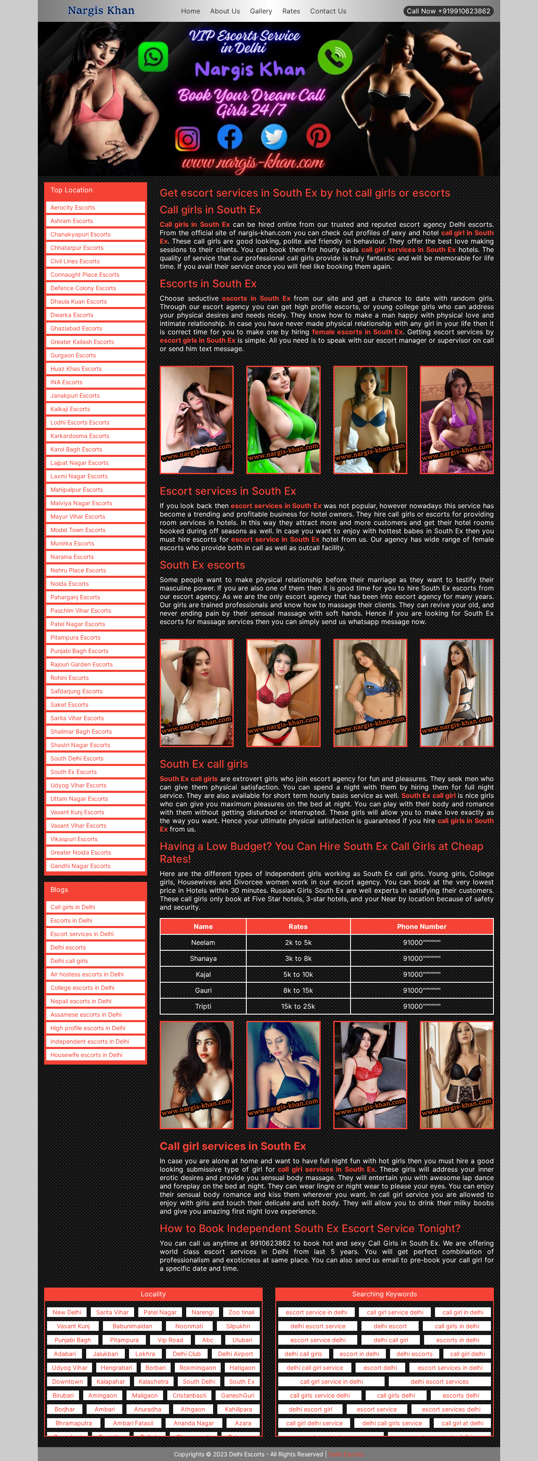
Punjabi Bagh (73, 1339)
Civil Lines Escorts (75, 261)
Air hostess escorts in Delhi (87, 974)
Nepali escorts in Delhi (80, 1001)
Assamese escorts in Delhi (85, 1014)
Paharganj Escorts (75, 597)
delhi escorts (414, 1353)
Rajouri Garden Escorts (81, 664)
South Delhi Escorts (76, 758)
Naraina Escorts (72, 556)
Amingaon (102, 1395)
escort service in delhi (316, 1312)
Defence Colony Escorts (83, 287)
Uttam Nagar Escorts (79, 798)
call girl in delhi (463, 1312)
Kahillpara (238, 1409)
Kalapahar (111, 1381)
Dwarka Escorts (71, 314)
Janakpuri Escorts (75, 395)
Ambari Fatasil (133, 1423)
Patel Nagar (160, 1312)
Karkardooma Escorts (79, 435)
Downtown (67, 1381)
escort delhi (380, 1367)
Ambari (105, 1409)
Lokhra (145, 1353)
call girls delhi (396, 1395)
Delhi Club (187, 1353)
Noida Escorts (69, 583)
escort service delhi (317, 1339)
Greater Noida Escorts (80, 852)
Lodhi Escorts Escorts (79, 422)
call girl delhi (467, 1353)
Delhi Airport (235, 1353)
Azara (243, 1423)
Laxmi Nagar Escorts (79, 476)
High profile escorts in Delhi (87, 1027)
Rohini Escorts (69, 677)
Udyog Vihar (69, 1367)
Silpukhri (238, 1326)
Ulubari (242, 1339)
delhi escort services (440, 1381)
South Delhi (199, 1381)
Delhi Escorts (346, 1454)
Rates (291, 11)
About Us (225, 11)
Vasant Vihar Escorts (78, 825)
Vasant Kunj (73, 1326)
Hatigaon (242, 1367)
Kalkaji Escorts (70, 408)
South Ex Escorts (73, 771)
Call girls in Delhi (72, 906)
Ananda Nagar (194, 1423)
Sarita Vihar (112, 1312)
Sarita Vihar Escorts (77, 717)
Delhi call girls (69, 960)
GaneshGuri (237, 1395)
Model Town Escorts (77, 529)
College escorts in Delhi (82, 987)
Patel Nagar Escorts (77, 623)
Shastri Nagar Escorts (80, 744)
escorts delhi (461, 1395)
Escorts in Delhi (71, 920)
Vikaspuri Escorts (74, 838)
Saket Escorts (69, 704)
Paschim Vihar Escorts (80, 610)
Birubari (63, 1395)
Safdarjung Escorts (76, 691)
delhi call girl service (315, 1367)
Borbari (155, 1367)
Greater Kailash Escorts (82, 341)
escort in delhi (359, 1353)
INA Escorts (66, 382)
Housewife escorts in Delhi (86, 1054)
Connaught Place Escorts (84, 274)
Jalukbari (105, 1353)
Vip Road (170, 1339)
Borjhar (65, 1409)
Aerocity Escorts (72, 207)
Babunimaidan (132, 1326)
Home (190, 11)
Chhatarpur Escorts (76, 247)
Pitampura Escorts (75, 637)
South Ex (242, 1381)
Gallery (261, 11)
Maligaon (145, 1395)
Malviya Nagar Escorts (81, 502)
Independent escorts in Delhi (89, 1041)
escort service (377, 1409)
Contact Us (328, 11)
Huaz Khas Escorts (76, 368)
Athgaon (193, 1409)
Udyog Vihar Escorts (78, 785)
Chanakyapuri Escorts (80, 234)
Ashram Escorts (71, 220)
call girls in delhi (457, 1326)
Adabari (65, 1353)
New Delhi (67, 1312)
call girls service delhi (320, 1395)
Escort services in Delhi (81, 933)
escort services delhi (451, 1409)
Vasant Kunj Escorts (77, 812)
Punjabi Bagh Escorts (79, 650)
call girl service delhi (395, 1312)
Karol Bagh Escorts (76, 449)
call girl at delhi (462, 1423)
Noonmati (189, 1326)
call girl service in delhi (331, 1381)
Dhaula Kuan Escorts (78, 301)
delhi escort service (317, 1326)
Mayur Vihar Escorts (77, 516)
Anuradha (147, 1409)
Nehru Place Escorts (78, 570)
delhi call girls (303, 1353)
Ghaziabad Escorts (76, 328)
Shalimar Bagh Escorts (81, 731)
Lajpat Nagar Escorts (79, 462)
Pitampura (124, 1339)
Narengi (203, 1312)
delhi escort (390, 1326)
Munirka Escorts (72, 543)
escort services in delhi (450, 1367)
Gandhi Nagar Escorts (80, 865)
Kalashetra (154, 1381)
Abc (208, 1339)
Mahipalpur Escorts (76, 489)
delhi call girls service (392, 1423)
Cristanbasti (189, 1395)
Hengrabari (116, 1367)
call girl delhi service (314, 1423)
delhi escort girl (310, 1409)
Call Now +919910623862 (449, 11)
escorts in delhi (457, 1339)
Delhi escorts (68, 947)
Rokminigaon (197, 1367)
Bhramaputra (73, 1423)
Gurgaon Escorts (73, 355)
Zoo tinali (241, 1312)
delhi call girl (391, 1339)
